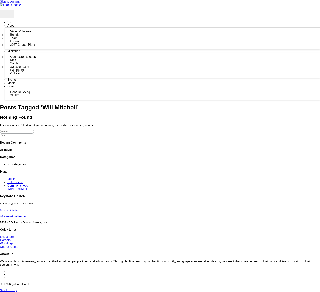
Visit (10, 22)
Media (11, 83)
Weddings (6, 243)
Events (11, 79)
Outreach (16, 73)
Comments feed (17, 185)
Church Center (9, 246)
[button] (8, 290)
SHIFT (14, 95)
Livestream (7, 236)
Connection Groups (23, 56)
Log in (11, 178)
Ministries (13, 51)
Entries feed (15, 182)
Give (10, 86)
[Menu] (7, 14)
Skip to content (9, 1)
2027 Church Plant (22, 44)
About (11, 25)
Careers (5, 240)
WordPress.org (17, 188)
